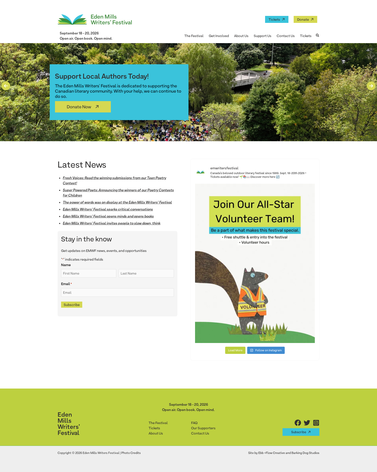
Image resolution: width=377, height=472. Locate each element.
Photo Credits (131, 453)
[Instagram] (316, 422)
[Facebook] (298, 422)
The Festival (158, 423)
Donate (303, 19)
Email (66, 284)
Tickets (274, 19)
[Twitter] (307, 422)
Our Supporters (203, 428)
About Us (156, 433)
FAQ (194, 423)
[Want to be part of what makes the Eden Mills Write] (255, 263)
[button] (317, 36)
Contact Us (200, 433)
